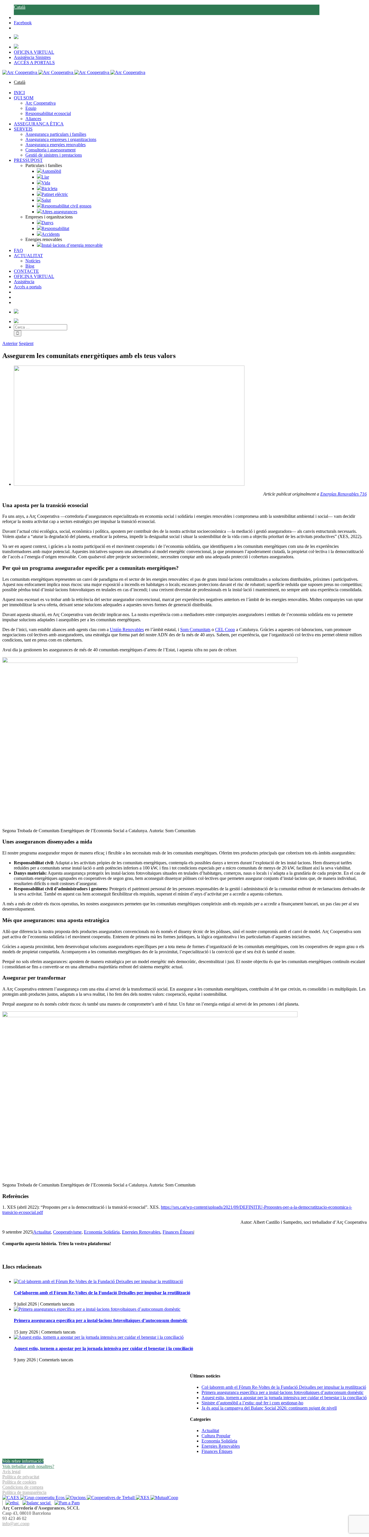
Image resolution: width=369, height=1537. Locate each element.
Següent (26, 343)
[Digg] (181, 1530)
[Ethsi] (11, 1502)
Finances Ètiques (178, 1232)
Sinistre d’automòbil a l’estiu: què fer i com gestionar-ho (252, 1402)
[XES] (143, 1497)
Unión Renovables (127, 629)
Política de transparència (24, 1492)
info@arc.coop (15, 1523)
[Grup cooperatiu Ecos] (43, 1497)
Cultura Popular (216, 1435)
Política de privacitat (20, 1476)
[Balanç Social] (36, 1502)
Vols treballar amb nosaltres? (28, 1466)
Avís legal (11, 1471)
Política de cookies (19, 1481)
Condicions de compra (22, 1487)
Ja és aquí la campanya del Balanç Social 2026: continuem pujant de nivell (269, 1408)
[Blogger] (187, 1530)
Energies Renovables (141, 1232)
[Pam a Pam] (66, 1502)
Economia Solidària (102, 1232)
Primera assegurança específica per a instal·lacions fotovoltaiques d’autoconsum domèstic (100, 1320)
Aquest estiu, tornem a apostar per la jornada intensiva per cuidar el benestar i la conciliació (103, 1348)
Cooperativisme (67, 1232)
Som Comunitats (195, 629)
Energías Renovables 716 (343, 494)
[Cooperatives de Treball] (111, 1497)
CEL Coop (225, 629)
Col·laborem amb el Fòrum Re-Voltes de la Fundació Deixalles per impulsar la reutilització (102, 1292)
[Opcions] (76, 1497)
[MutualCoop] (164, 1497)
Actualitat (42, 1232)
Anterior (10, 343)
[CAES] (11, 1497)
